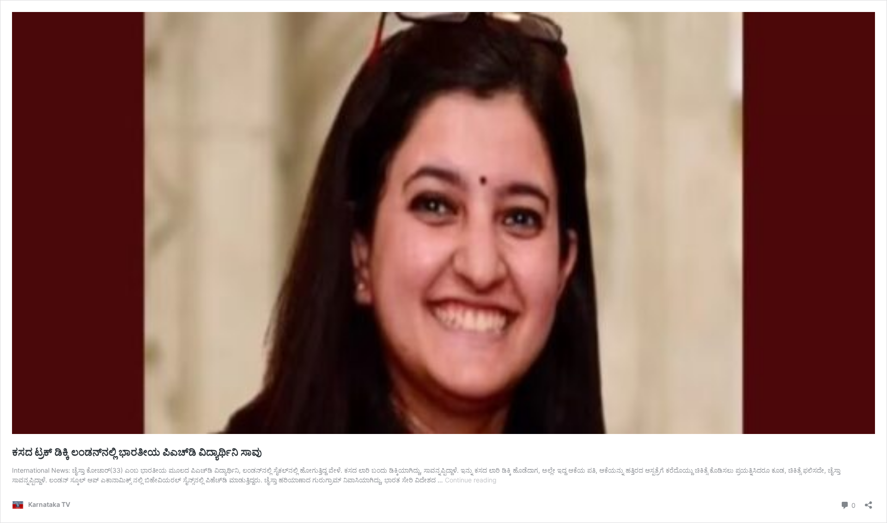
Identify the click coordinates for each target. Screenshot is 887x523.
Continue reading (471, 480)
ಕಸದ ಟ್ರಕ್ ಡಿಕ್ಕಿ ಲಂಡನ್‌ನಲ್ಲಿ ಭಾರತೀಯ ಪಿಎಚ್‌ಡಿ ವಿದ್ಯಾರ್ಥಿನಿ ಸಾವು (137, 452)
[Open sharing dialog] (868, 502)
